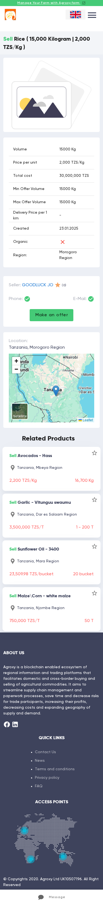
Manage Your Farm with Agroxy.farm (48, 3)
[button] (55, 391)
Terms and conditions (55, 769)
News (40, 761)
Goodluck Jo (37, 285)
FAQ (39, 786)
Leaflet (87, 419)
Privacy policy (47, 778)
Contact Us (45, 752)
